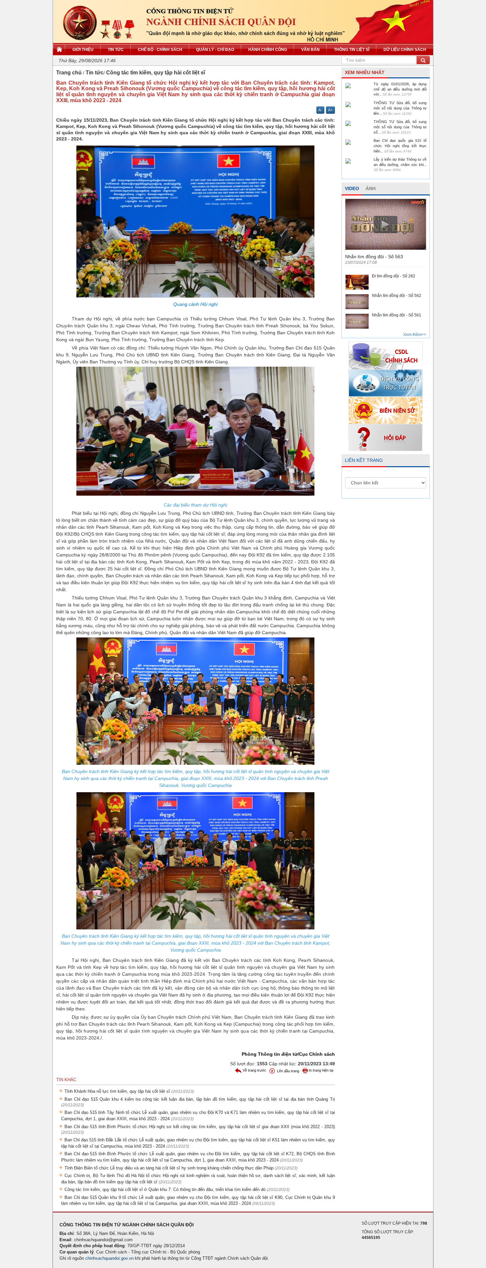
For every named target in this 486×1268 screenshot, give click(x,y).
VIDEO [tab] (352, 188)
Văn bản (310, 49)
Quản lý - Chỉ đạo (215, 49)
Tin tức (116, 49)
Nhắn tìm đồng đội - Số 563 (374, 256)
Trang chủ (69, 72)
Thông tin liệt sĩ (351, 49)
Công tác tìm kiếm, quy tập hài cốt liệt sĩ (155, 72)
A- (320, 110)
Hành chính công (267, 49)
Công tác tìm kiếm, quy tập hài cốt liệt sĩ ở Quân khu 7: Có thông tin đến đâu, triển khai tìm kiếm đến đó (177, 1189)
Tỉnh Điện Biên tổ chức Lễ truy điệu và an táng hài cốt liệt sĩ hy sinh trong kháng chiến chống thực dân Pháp (181, 1168)
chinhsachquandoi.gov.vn (109, 1258)
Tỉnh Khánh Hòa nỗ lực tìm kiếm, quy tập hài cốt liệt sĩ (129, 1091)
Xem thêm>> (414, 334)
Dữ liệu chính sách (405, 49)
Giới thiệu (83, 49)
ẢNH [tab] (371, 188)
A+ (330, 110)
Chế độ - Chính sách (160, 49)
